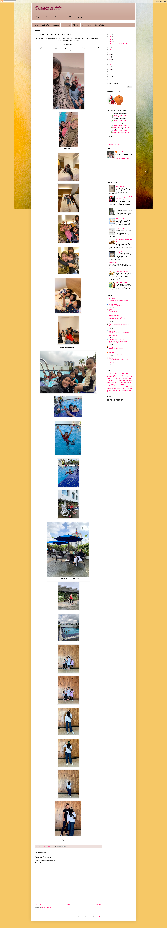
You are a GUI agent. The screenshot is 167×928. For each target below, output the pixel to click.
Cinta (116, 374)
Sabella (130, 378)
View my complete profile (122, 158)
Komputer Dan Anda (114, 144)
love (131, 388)
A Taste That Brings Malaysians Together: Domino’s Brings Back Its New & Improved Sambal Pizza (119, 361)
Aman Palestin (112, 142)
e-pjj (119, 382)
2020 (110, 49)
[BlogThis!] (60, 846)
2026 (110, 34)
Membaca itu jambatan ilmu (123, 282)
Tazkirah (66, 25)
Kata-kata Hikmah (120, 218)
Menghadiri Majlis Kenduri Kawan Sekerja (119, 300)
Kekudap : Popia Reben (121, 252)
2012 (110, 69)
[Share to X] (62, 846)
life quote (123, 388)
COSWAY (45, 25)
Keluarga (109, 376)
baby (121, 380)
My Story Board (113, 304)
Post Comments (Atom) (47, 907)
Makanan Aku (119, 376)
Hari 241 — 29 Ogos (113, 311)
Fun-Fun (124, 374)
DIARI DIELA (112, 298)
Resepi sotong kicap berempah (116, 348)
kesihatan (110, 388)
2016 (110, 59)
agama (117, 380)
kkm (115, 388)
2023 (110, 36)
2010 (110, 74)
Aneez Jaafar (120, 152)
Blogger (101, 916)
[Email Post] (55, 846)
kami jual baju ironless (118, 386)
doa (116, 382)
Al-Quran (86, 25)
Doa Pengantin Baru (121, 229)
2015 (110, 62)
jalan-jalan (124, 384)
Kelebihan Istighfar (114, 262)
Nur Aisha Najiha (117, 378)
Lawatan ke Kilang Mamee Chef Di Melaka (124, 197)
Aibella (56, 25)
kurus (118, 388)
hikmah (117, 384)
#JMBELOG (111, 310)
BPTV (109, 374)
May (111, 41)
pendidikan (114, 390)
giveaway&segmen (126, 382)
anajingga (111, 347)
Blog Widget (100, 25)
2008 (110, 79)
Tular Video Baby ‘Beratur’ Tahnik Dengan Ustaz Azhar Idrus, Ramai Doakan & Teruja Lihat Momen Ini (119, 334)
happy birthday (111, 385)
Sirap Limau (112, 331)
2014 (110, 64)
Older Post (98, 904)
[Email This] (58, 846)
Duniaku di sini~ (48, 8)
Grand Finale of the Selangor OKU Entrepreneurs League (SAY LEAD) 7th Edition (118, 318)
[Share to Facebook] (63, 846)
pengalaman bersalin (123, 390)
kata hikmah (129, 386)
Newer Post (38, 904)
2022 (110, 39)
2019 (110, 52)
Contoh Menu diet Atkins (122, 271)
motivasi (109, 390)
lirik (128, 388)
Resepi (76, 25)
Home (36, 25)
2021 (110, 47)
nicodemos (89, 916)
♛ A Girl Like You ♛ (114, 315)
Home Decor (112, 140)
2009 (110, 76)
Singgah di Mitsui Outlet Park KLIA (117, 327)
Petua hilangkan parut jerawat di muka (124, 240)
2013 (110, 67)
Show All (130, 366)
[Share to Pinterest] (65, 846)
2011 (110, 71)
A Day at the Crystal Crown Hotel (118, 43)
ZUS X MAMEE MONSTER (115, 305)
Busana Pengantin (120, 186)
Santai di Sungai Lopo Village (123, 209)
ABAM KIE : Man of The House (116, 339)
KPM (131, 374)
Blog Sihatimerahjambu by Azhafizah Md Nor (119, 324)
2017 (110, 57)
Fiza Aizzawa (112, 358)
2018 (110, 54)
